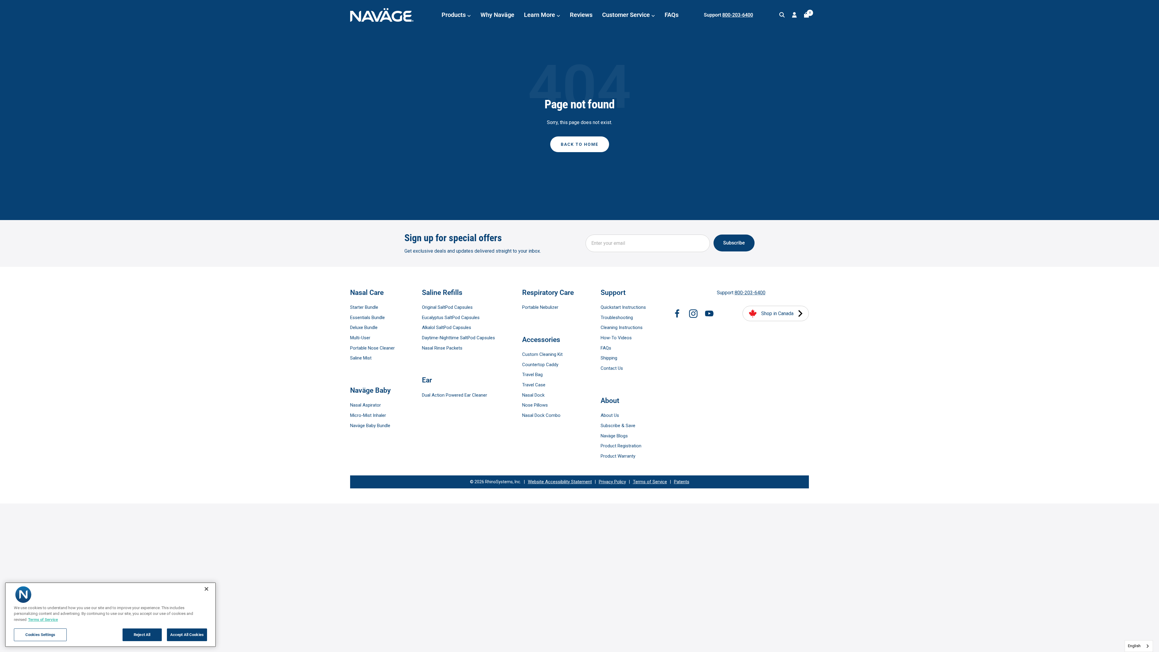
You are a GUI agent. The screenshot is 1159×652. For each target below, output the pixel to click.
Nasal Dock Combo (541, 415)
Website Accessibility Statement (560, 481)
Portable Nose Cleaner (372, 348)
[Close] (206, 589)
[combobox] (1139, 646)
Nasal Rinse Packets (442, 348)
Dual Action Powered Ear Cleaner (454, 395)
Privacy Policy (612, 481)
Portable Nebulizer (540, 307)
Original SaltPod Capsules (447, 307)
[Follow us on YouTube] (709, 313)
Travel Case (533, 385)
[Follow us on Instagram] (693, 313)
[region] (110, 614)
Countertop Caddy (540, 364)
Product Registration (621, 446)
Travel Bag (532, 374)
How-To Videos (616, 337)
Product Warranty (618, 456)
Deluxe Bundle (364, 327)
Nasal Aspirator (365, 405)
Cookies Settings (40, 634)
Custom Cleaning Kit (542, 354)
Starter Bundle (364, 307)
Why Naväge (497, 14)
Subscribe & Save (618, 425)
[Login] (794, 15)
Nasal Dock (533, 395)
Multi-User (360, 337)
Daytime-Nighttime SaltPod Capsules (458, 337)
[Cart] (806, 15)
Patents (681, 481)
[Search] (782, 15)
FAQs (671, 14)
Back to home (580, 144)
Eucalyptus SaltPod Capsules (451, 317)
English (1134, 646)
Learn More (540, 14)
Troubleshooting (617, 317)
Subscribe (734, 243)
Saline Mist (361, 358)
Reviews (581, 14)
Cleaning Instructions (622, 327)
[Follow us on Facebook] (677, 313)
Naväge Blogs (614, 436)
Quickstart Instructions (623, 307)
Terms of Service (650, 481)
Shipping (609, 358)
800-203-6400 (737, 15)
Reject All (142, 634)
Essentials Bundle (367, 317)
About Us (610, 415)
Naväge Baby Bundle (370, 425)
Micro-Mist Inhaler (368, 415)
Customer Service (626, 14)
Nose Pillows (535, 405)
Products (454, 14)
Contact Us (612, 368)
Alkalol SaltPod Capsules (446, 327)
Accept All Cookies (187, 634)
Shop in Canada (777, 313)
